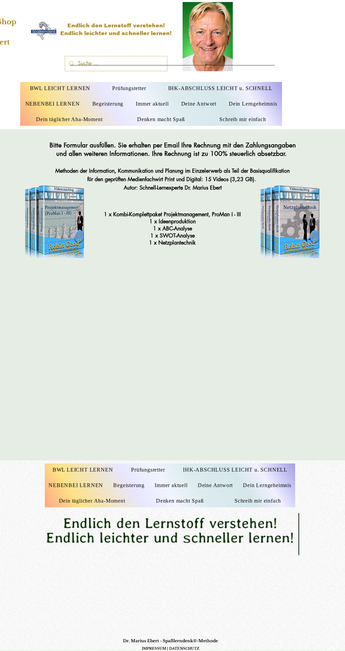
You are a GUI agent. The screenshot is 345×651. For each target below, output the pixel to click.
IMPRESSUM (154, 648)
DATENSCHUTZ (184, 648)
